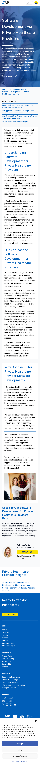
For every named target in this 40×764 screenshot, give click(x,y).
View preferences (20, 756)
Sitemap (5, 667)
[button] (37, 721)
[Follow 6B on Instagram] (11, 705)
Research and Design (10, 680)
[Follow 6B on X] (3, 705)
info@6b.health (7, 698)
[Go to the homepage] (5, 2)
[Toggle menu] (36, 2)
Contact (5, 640)
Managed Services (9, 688)
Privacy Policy (14, 761)
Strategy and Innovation (11, 677)
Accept (20, 744)
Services (5, 632)
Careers (5, 638)
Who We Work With (16, 89)
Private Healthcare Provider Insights (15, 122)
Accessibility (6, 661)
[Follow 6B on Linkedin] (7, 705)
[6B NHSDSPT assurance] (6, 717)
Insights (5, 635)
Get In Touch (27, 552)
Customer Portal (8, 643)
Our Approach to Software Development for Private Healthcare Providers (18, 112)
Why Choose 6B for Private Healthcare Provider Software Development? (20, 117)
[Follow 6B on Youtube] (15, 705)
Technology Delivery (10, 682)
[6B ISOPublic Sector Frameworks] (30, 717)
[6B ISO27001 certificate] (22, 717)
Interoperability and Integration (13, 685)
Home (4, 89)
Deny (20, 750)
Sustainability (7, 664)
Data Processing (8, 659)
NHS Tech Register (9, 646)
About (4, 630)
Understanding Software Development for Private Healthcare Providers (17, 106)
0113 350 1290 (7, 701)
